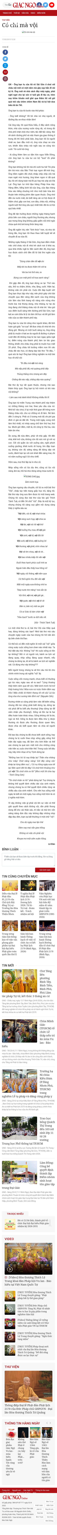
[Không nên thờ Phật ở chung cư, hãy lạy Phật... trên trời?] (23, 1432)
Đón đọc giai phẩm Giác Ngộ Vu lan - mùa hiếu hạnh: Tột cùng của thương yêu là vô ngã (10, 1457)
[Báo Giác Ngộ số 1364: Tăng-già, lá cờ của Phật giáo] (35, 1432)
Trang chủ (7, 13)
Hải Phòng (50, 1513)
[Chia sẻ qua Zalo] (5, 65)
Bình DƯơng (49, 1521)
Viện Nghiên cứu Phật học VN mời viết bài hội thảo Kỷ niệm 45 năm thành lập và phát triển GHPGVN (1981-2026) (47, 905)
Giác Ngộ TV (28, 1490)
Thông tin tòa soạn (42, 1490)
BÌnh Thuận (39, 1517)
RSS (34, 1493)
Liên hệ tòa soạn (8, 1493)
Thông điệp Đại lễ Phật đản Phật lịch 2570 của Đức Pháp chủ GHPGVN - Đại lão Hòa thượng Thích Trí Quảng (28, 1408)
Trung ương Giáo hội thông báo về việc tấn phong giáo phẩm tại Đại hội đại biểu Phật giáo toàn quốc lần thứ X (9, 944)
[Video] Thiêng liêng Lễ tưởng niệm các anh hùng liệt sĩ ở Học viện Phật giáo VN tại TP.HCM (33, 1322)
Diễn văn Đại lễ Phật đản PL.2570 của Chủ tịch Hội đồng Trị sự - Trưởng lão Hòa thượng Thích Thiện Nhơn (10, 903)
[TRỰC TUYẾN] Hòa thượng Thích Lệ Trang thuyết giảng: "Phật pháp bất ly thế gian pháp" (34, 1295)
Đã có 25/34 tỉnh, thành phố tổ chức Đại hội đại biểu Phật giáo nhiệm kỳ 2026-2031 (33, 1223)
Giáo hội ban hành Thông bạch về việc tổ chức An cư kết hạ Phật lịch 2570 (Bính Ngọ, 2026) (28, 942)
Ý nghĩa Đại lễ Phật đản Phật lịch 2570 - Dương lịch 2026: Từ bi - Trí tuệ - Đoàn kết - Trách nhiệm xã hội (28, 903)
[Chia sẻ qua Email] (5, 72)
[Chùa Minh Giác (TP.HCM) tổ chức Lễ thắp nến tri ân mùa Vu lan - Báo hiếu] (19, 1031)
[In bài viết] (5, 78)
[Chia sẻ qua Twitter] (5, 59)
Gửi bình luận (45, 870)
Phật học (7, 19)
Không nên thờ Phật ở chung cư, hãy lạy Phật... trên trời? (22, 1451)
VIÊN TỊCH (49, 1505)
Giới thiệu (50, 1517)
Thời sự (17, 13)
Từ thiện (14, 25)
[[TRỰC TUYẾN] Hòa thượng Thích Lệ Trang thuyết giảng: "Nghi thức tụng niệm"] (10, 1337)
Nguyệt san (16, 1490)
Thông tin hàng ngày (22, 1423)
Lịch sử (6, 25)
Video (33, 13)
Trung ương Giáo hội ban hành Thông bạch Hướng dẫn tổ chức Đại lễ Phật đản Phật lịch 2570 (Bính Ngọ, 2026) (47, 945)
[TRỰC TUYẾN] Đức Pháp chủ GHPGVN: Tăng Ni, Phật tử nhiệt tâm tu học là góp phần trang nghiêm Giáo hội (34, 1310)
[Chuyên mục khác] (52, 25)
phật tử (39, 1509)
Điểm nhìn (41, 13)
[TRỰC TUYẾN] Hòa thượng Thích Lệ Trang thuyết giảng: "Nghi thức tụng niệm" (35, 1336)
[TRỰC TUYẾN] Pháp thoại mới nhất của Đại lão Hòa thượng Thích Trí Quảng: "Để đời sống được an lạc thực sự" (33, 1351)
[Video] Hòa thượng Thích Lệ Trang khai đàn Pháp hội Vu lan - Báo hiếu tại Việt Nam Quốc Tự (28, 1281)
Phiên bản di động (23, 1493)
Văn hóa (25, 13)
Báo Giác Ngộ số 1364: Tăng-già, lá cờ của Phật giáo (34, 1448)
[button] (47, 1453)
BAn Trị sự (49, 1501)
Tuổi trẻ (23, 19)
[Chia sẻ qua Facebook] (5, 52)
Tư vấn (15, 19)
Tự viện (32, 19)
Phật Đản (40, 1513)
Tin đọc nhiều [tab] (15, 1213)
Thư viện (12, 1366)
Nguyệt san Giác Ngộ (45, 19)
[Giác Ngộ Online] (18, 1497)
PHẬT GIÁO (39, 1505)
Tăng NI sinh (49, 1509)
